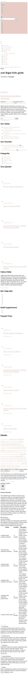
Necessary (5, 517)
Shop (4, 7)
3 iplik (2, 439)
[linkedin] (3, 302)
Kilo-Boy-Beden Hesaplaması (13, 186)
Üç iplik (7, 463)
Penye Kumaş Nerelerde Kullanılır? (11, 458)
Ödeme (5, 62)
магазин (5, 9)
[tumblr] (3, 301)
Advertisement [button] (5, 655)
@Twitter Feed (5, 120)
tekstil (18, 458)
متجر (4, 12)
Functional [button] (3, 625)
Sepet (5, 61)
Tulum (4, 459)
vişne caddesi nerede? (8, 461)
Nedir (21, 456)
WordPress (4, 472)
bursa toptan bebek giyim (11, 450)
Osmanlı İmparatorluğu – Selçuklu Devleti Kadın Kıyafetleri (14, 226)
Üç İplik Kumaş (11, 463)
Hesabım (5, 64)
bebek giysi (15, 444)
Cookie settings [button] (5, 482)
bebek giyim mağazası (12, 442)
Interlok (15, 452)
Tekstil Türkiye (23, 150)
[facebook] (3, 294)
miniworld (11, 456)
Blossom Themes (14, 471)
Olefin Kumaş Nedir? (10, 429)
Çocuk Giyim (7, 48)
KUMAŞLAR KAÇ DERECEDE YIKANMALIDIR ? (11, 128)
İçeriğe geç (4, 1)
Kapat (2, 4)
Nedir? (5, 51)
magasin (5, 11)
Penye (25, 456)
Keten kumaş (16, 454)
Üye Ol (5, 56)
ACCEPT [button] (12, 482)
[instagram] (3, 299)
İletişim (5, 58)
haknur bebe (10, 452)
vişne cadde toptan (19, 461)
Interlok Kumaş (20, 452)
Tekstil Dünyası (7, 47)
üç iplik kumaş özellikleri (11, 467)
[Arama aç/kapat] (2, 17)
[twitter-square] (3, 296)
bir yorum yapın (21, 103)
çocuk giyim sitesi (13, 466)
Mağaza (5, 55)
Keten (11, 454)
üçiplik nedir (17, 467)
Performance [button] (4, 634)
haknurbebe (9, 101)
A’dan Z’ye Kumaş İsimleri (11, 206)
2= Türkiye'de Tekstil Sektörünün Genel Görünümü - (13, 146)
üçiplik (21, 466)
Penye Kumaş (3, 458)
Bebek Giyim (7, 50)
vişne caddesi (10, 459)
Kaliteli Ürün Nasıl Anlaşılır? (11, 138)
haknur (4, 452)
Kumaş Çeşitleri (10, 53)
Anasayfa (6, 45)
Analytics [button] (3, 644)
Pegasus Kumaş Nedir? (11, 247)
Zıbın (4, 463)
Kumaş (23, 454)
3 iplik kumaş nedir (6, 439)
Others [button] (2, 666)
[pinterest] (3, 297)
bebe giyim (14, 439)
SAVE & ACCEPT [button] (5, 673)
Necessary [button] (4, 516)
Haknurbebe (4, 287)
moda (16, 456)
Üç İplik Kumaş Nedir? (9, 150)
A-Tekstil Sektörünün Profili (11, 136)
